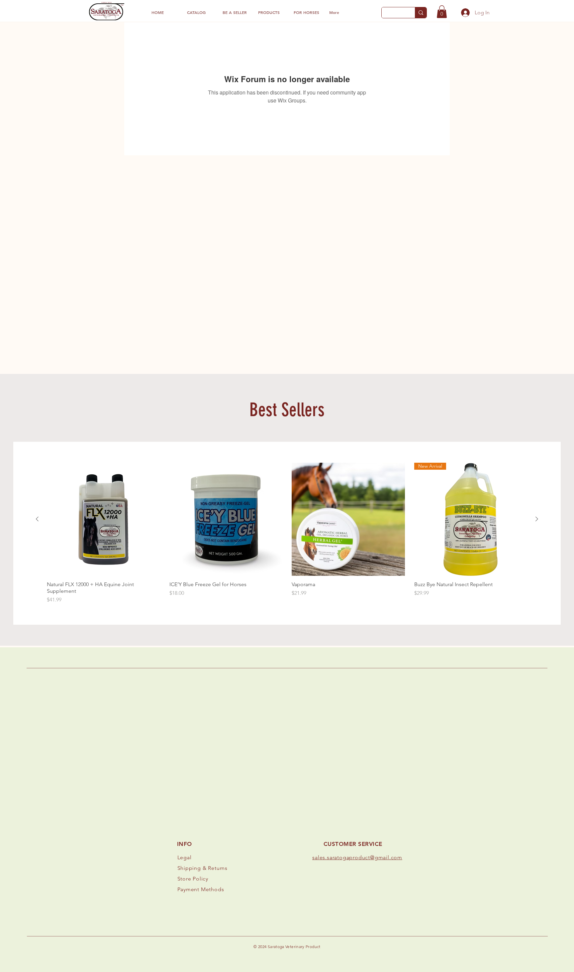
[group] (287, 533)
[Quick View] (103, 519)
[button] (441, 11)
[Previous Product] (37, 519)
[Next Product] (537, 519)
